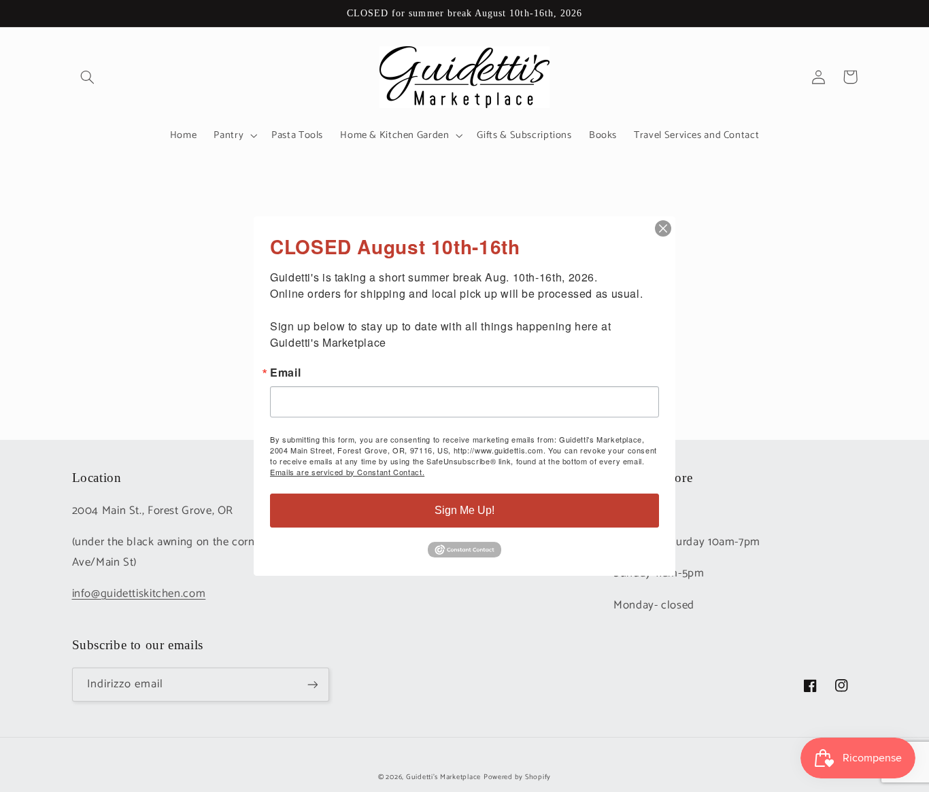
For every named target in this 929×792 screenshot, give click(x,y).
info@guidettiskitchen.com (139, 594)
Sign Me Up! (464, 510)
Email (285, 372)
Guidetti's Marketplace (443, 777)
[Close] (663, 228)
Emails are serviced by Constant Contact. (347, 471)
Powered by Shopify (517, 777)
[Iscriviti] (312, 684)
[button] (87, 76)
